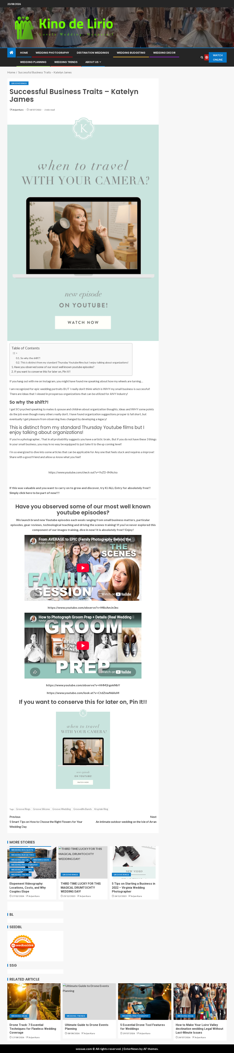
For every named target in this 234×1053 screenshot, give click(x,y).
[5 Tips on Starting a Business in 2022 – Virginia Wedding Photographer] (134, 862)
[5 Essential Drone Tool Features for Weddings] (144, 1001)
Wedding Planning (33, 62)
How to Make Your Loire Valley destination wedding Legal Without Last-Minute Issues (199, 1029)
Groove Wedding (61, 809)
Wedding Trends (66, 62)
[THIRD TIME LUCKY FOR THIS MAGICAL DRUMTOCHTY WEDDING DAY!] (82, 862)
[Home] (12, 52)
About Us (92, 62)
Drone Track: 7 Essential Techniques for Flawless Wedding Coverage (33, 1029)
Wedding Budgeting (131, 53)
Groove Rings (19, 83)
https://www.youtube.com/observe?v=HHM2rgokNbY (83, 685)
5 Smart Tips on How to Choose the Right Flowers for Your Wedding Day (46, 821)
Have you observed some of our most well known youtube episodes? (54, 367)
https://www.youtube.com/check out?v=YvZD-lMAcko (83, 472)
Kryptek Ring (101, 809)
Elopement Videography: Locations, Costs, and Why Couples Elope (28, 887)
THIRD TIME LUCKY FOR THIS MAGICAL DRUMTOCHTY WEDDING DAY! (81, 887)
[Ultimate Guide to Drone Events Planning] (89, 1001)
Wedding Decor (164, 53)
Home (24, 53)
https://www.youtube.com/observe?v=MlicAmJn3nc (83, 607)
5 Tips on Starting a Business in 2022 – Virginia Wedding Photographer (133, 887)
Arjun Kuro (18, 109)
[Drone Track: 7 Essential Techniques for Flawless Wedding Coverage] (34, 1001)
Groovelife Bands (82, 809)
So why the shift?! (30, 358)
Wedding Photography (52, 53)
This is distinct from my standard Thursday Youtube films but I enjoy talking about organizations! (74, 362)
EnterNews (131, 1048)
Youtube (51, 520)
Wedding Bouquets (22, 850)
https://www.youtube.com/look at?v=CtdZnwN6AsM (83, 692)
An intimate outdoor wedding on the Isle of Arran (126, 819)
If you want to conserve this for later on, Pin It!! (42, 371)
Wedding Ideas (41, 860)
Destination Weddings (93, 53)
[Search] (202, 57)
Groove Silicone (41, 809)
